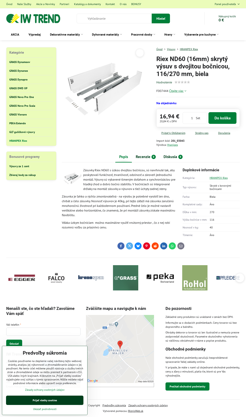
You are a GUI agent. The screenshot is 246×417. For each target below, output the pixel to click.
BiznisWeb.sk (135, 411)
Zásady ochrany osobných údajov (148, 405)
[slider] (182, 82)
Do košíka (222, 118)
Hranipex (172, 145)
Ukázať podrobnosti (45, 409)
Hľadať (160, 18)
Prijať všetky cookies (45, 400)
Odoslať (14, 343)
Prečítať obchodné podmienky (187, 386)
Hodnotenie (164, 82)
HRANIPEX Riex (219, 178)
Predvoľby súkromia (114, 405)
